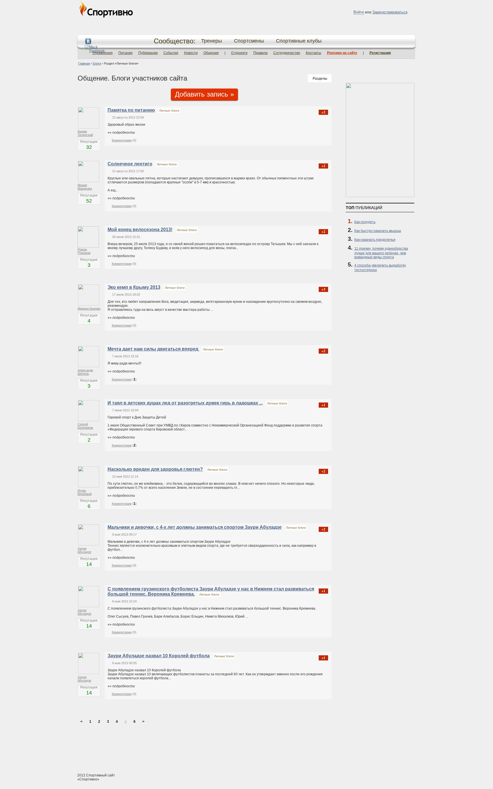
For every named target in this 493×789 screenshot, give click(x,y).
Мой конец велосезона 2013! (140, 229)
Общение (211, 53)
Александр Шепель (85, 372)
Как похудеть (364, 222)
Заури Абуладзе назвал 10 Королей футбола (159, 655)
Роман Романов (84, 251)
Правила (260, 53)
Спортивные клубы (299, 41)
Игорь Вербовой (85, 492)
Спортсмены (249, 41)
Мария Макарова (85, 186)
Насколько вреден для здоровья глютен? (155, 469)
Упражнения (102, 53)
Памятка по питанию (131, 110)
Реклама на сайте (342, 53)
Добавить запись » (204, 94)
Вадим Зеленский (85, 133)
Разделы (320, 79)
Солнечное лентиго (130, 163)
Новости (191, 53)
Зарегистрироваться (389, 12)
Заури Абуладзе (84, 550)
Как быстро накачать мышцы (377, 231)
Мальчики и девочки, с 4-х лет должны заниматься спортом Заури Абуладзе (195, 527)
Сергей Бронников (85, 425)
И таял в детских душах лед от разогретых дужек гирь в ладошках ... (185, 402)
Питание (125, 53)
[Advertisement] (246, 747)
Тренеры (211, 41)
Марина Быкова (89, 308)
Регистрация (380, 53)
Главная (84, 63)
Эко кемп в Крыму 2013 (134, 287)
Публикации (148, 53)
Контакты (313, 53)
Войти (358, 12)
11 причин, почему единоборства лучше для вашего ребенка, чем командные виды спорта (381, 253)
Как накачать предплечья (374, 240)
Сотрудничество (286, 53)
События (170, 53)
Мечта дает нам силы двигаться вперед (153, 349)
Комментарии (122, 140)
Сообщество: (174, 41)
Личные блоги (169, 110)
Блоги (97, 63)
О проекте (239, 53)
